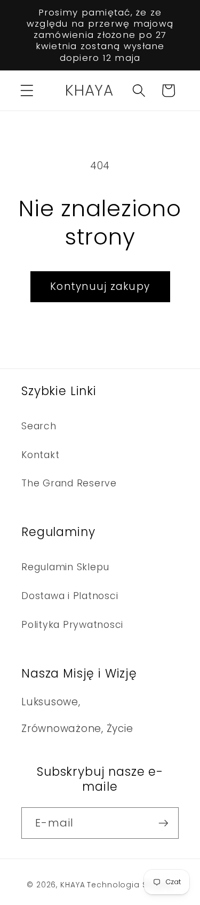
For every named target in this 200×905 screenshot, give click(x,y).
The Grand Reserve (69, 483)
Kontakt (40, 454)
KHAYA (72, 885)
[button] (27, 90)
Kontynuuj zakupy (100, 286)
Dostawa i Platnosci (69, 595)
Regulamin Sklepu (65, 567)
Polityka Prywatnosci (72, 624)
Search (39, 426)
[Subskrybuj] (163, 822)
